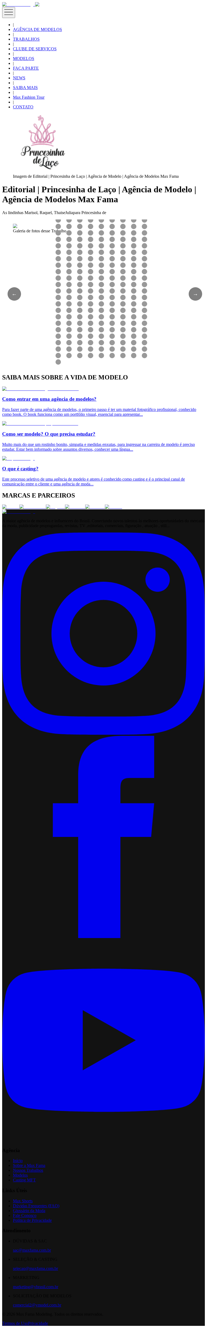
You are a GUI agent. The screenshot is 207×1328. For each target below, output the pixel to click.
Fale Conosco (24, 1215)
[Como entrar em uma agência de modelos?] (40, 388)
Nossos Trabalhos (28, 1170)
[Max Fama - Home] (18, 4)
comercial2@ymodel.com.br (37, 1305)
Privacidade (38, 1323)
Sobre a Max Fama (29, 1165)
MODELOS (23, 58)
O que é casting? (20, 468)
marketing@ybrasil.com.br (35, 1286)
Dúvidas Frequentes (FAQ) (36, 1205)
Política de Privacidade (32, 1220)
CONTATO (23, 107)
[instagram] (103, 733)
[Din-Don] (95, 507)
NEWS (19, 78)
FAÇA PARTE (26, 68)
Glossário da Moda (29, 1210)
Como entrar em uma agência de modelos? (49, 399)
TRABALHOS (26, 39)
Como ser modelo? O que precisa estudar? (48, 434)
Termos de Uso (15, 1323)
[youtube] (103, 1140)
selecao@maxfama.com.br (35, 1268)
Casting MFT (24, 1180)
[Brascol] (113, 507)
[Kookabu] (75, 507)
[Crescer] (10, 507)
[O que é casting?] (18, 458)
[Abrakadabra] (32, 507)
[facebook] (103, 936)
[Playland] (55, 507)
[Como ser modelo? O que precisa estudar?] (40, 423)
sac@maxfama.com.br (32, 1250)
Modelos (20, 1175)
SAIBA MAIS (25, 87)
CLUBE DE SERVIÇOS (35, 49)
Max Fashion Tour (28, 97)
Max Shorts (23, 1201)
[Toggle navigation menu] (8, 12)
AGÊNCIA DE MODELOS (37, 29)
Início (18, 1160)
